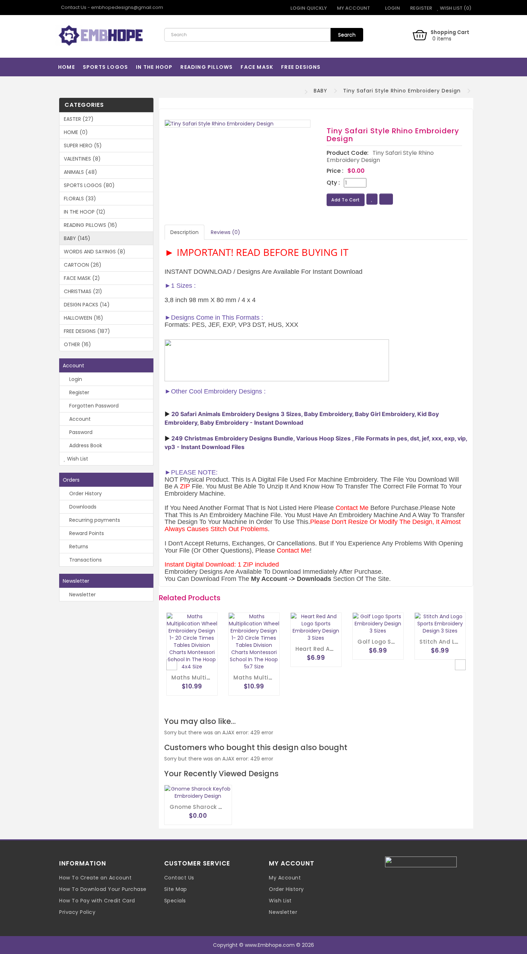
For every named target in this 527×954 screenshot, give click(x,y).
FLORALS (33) (80, 198)
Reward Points (86, 533)
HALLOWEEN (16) (83, 317)
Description (184, 232)
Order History (85, 493)
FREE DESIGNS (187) (87, 331)
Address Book (85, 445)
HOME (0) (76, 132)
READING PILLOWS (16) (90, 225)
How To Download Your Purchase (103, 889)
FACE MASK (257, 67)
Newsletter (82, 594)
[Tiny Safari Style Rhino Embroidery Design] (238, 124)
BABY (320, 90)
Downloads (82, 506)
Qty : (333, 182)
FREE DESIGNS (301, 67)
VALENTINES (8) (82, 158)
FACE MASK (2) (82, 278)
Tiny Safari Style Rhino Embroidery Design (402, 90)
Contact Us (179, 877)
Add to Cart (345, 200)
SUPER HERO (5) (83, 145)
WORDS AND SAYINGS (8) (94, 251)
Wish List (77, 458)
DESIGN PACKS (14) (87, 304)
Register (420, 8)
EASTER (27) (79, 119)
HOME (66, 67)
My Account (285, 877)
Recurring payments (94, 520)
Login (392, 8)
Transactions (85, 559)
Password (80, 432)
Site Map (175, 889)
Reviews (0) (225, 232)
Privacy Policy (77, 912)
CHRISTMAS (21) (83, 291)
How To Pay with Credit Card (97, 900)
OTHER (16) (77, 344)
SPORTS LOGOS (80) (89, 185)
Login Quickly (308, 8)
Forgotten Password (93, 405)
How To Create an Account (95, 877)
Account (79, 419)
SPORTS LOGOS (105, 67)
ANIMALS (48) (80, 172)
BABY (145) (77, 238)
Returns (78, 546)
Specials (175, 900)
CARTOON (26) (82, 264)
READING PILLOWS (206, 67)
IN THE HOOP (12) (84, 211)
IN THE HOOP (154, 67)
